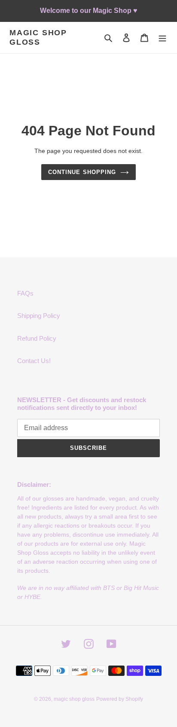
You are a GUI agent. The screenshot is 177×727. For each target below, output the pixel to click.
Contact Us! (34, 360)
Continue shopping (82, 172)
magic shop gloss (38, 37)
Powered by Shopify (119, 699)
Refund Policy (36, 338)
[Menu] (162, 37)
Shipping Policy (38, 315)
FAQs (25, 293)
